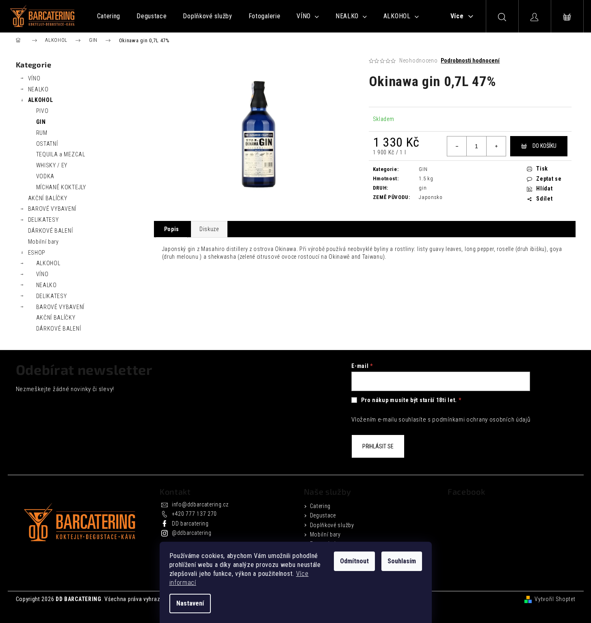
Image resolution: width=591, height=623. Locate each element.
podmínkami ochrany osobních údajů (481, 419)
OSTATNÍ (47, 144)
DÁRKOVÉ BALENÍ (50, 230)
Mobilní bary (43, 241)
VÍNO (34, 78)
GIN (41, 122)
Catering (320, 506)
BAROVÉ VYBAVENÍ (52, 209)
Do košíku (544, 146)
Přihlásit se (378, 446)
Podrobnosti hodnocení (470, 60)
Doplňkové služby (332, 525)
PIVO (42, 111)
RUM (42, 133)
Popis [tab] (172, 229)
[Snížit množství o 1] (457, 146)
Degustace (323, 515)
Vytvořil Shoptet (555, 599)
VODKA (45, 176)
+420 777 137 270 (194, 514)
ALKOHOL (40, 100)
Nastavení (190, 603)
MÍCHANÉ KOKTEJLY (61, 187)
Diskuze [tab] (209, 229)
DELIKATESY (43, 219)
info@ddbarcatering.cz (200, 504)
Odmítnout (354, 561)
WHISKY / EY (52, 165)
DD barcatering (190, 523)
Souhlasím (402, 561)
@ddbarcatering (192, 533)
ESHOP (37, 252)
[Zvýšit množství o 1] (496, 146)
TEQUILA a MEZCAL (60, 154)
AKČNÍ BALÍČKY (47, 198)
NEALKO (38, 89)
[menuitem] (109, 16)
